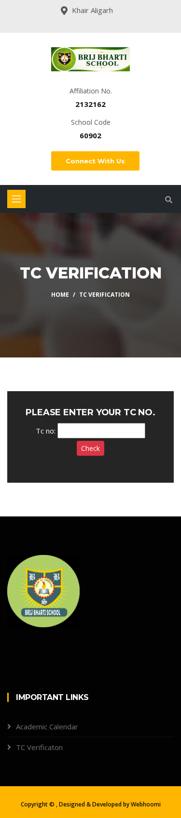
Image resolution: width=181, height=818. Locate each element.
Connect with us (95, 161)
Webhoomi (146, 804)
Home (60, 294)
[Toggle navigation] (16, 199)
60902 (90, 135)
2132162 (90, 104)
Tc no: (46, 430)
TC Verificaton (39, 747)
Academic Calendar (47, 726)
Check (90, 448)
